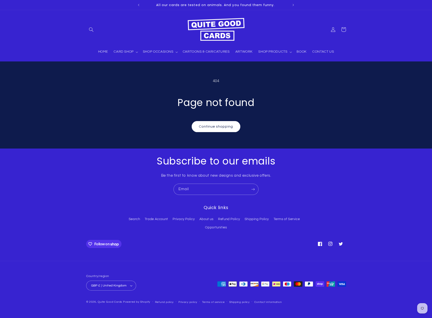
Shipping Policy (257, 219)
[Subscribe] (253, 189)
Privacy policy (187, 302)
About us (206, 219)
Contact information (268, 302)
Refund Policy (229, 219)
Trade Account (156, 219)
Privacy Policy (184, 219)
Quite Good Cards (110, 302)
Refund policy (164, 302)
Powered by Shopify (136, 302)
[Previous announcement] (139, 5)
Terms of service (213, 302)
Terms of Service (287, 219)
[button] (91, 29)
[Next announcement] (293, 5)
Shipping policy (239, 302)
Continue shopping (216, 126)
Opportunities (216, 227)
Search (134, 219)
